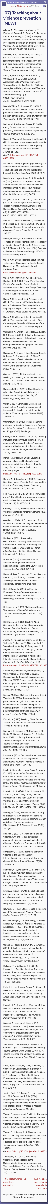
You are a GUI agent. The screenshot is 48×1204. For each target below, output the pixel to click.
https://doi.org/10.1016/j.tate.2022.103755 (27, 1151)
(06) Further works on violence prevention (12, 1182)
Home (11, 6)
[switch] (45, 2)
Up (25, 1179)
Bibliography (22, 6)
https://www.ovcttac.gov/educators (19, 272)
